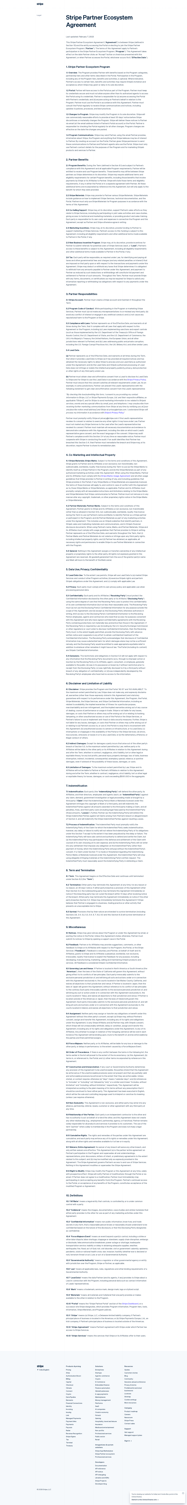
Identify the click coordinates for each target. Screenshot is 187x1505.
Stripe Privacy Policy (136, 379)
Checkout (69, 1385)
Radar (68, 1430)
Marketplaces (100, 1397)
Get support (129, 1432)
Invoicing (69, 1409)
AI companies (100, 1409)
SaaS (97, 1406)
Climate (69, 1388)
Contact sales (129, 1423)
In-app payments (101, 1394)
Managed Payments (73, 1418)
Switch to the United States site (144, 1499)
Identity (69, 1406)
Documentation (101, 1465)
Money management (103, 1400)
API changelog (100, 1475)
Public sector (100, 1436)
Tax (67, 1439)
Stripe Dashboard (130, 1303)
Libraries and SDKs (102, 1478)
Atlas (68, 1373)
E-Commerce (100, 1382)
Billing (68, 1379)
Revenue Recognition (74, 1433)
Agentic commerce (102, 1376)
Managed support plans (133, 1435)
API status (99, 1472)
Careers (127, 1414)
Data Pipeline (71, 1397)
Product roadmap (131, 1411)
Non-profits (99, 1430)
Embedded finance (102, 1385)
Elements (69, 1400)
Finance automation (102, 1388)
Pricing (68, 1370)
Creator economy (101, 1412)
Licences (127, 1393)
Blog (126, 1376)
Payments (70, 1424)
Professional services (103, 1433)
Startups (98, 1373)
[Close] (182, 1493)
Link (67, 1415)
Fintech (98, 1415)
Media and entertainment (104, 1427)
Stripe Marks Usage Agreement (116, 476)
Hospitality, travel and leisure (106, 1421)
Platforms (99, 1403)
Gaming (98, 1418)
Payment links (71, 1421)
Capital (68, 1382)
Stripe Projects (100, 1481)
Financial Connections (74, 1403)
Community (128, 1379)
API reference (100, 1468)
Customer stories (131, 1373)
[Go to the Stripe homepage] (39, 1366)
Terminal (69, 1442)
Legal (39, 15)
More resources (130, 1403)
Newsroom (128, 1417)
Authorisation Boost (73, 1376)
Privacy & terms (130, 1385)
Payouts (69, 1427)
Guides (127, 1370)
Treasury (69, 1446)
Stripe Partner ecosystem (105, 1454)
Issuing (68, 1412)
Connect (69, 1391)
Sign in (127, 1441)
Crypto (68, 1394)
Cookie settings (130, 1400)
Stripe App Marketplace (104, 1451)
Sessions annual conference (135, 1382)
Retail (97, 1439)
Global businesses (102, 1391)
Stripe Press (129, 1420)
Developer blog (101, 1484)
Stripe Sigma (71, 1436)
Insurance (98, 1424)
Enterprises (99, 1370)
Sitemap (127, 1397)
